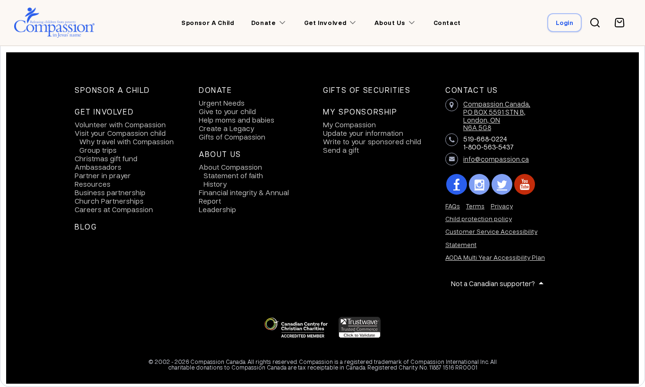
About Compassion (230, 167)
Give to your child (227, 111)
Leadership (217, 209)
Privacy (502, 206)
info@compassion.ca (496, 159)
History (215, 184)
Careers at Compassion (114, 209)
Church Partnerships (109, 201)
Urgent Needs (222, 103)
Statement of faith (233, 175)
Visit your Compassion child (120, 133)
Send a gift (341, 150)
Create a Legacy (226, 128)
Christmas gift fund (106, 158)
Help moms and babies (236, 119)
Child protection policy (478, 218)
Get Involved (104, 111)
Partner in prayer (103, 175)
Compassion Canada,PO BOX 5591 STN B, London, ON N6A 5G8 (496, 115)
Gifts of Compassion (232, 136)
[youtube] (524, 184)
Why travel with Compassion (126, 141)
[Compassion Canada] (54, 23)
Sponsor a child (207, 22)
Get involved (325, 22)
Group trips (98, 150)
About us (389, 22)
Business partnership (110, 192)
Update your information (363, 133)
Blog (86, 227)
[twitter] (502, 184)
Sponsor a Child (112, 90)
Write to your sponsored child (372, 141)
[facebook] (456, 184)
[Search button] (595, 22)
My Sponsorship (360, 111)
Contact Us (471, 90)
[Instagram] (479, 184)
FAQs (452, 206)
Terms (475, 206)
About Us (220, 154)
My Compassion (349, 124)
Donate (215, 90)
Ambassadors (98, 167)
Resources (92, 184)
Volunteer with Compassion (120, 124)
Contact (447, 22)
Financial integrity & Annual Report (244, 196)
